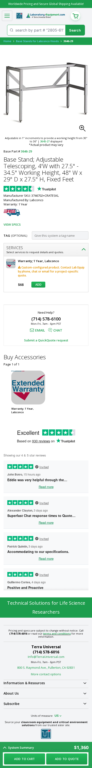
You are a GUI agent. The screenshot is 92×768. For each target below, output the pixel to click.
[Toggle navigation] (7, 16)
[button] (83, 129)
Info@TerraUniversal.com (46, 657)
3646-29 (26, 151)
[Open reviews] (39, 189)
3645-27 (45, 141)
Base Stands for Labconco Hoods (37, 41)
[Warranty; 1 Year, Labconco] (28, 387)
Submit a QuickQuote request (46, 340)
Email (40, 330)
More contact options (46, 674)
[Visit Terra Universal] (19, 16)
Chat (57, 330)
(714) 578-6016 (46, 652)
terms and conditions (57, 633)
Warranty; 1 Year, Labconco (22, 410)
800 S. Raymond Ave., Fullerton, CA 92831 (46, 667)
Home (7, 41)
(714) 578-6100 (46, 319)
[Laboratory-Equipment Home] (45, 16)
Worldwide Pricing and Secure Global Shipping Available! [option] (46, 4)
